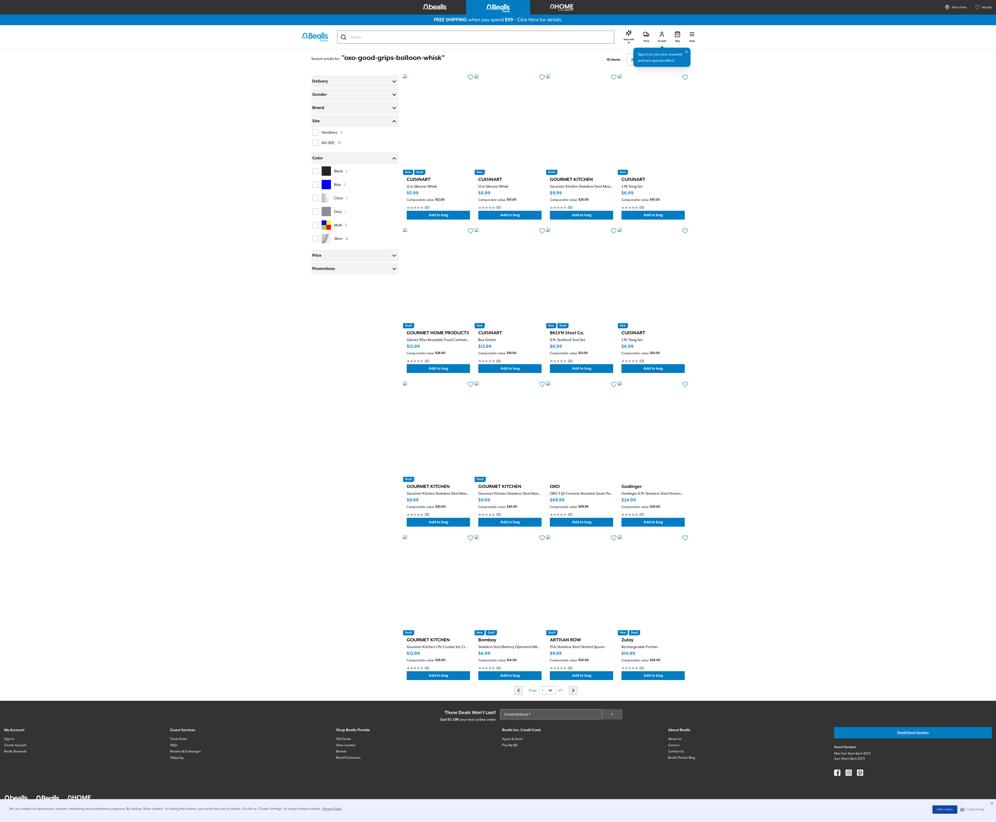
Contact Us (676, 751)
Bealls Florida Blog (681, 757)
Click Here (528, 19)
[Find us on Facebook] (837, 773)
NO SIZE (331, 142)
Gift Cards (343, 739)
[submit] (612, 714)
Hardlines (332, 132)
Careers (674, 745)
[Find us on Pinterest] (860, 773)
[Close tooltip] (686, 52)
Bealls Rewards (15, 751)
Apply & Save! (512, 739)
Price (317, 255)
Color (317, 158)
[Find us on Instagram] (849, 773)
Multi (340, 225)
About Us (675, 739)
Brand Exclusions (348, 757)
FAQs (173, 745)
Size (316, 121)
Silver (341, 238)
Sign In (9, 739)
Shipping (176, 757)
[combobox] (475, 37)
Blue (339, 184)
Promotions (323, 269)
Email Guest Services (913, 733)
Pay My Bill (509, 745)
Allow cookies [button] (945, 809)
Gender (319, 94)
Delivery (320, 81)
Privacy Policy (332, 809)
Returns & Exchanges (185, 751)
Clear (340, 198)
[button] (972, 809)
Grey (340, 211)
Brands (341, 751)
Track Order (178, 739)
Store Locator (345, 745)
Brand (318, 108)
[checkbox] (315, 132)
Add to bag (449, 216)
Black (340, 171)
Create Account (15, 745)
